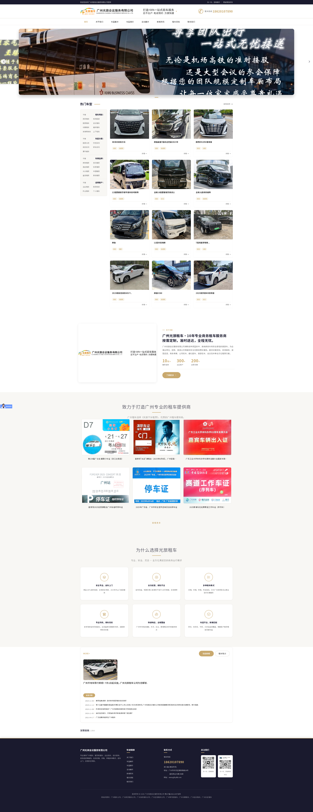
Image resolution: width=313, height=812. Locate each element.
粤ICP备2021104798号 (173, 794)
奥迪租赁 (86, 167)
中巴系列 (96, 143)
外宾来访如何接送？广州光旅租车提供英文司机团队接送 (116, 709)
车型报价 (130, 765)
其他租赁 (96, 175)
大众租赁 (86, 171)
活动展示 (130, 769)
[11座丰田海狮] (171, 224)
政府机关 (96, 187)
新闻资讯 (130, 773)
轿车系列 (96, 147)
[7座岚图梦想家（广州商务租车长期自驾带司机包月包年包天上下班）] (213, 224)
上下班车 (96, 131)
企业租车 (86, 187)
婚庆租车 (96, 127)
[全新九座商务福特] (213, 174)
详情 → (144, 153)
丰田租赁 (96, 171)
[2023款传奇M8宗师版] (213, 275)
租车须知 (130, 777)
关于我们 (130, 757)
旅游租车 (86, 123)
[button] (3, 61)
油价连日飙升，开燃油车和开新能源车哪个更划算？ (114, 713)
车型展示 (130, 761)
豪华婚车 (86, 151)
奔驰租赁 (86, 163)
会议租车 (96, 123)
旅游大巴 (86, 143)
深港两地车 (87, 131)
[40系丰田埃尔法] (129, 124)
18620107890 (223, 11)
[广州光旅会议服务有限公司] (128, 11)
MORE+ (86, 653)
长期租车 (86, 127)
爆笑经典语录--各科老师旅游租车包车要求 (111, 700)
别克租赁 (96, 167)
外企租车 (86, 191)
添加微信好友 (228, 2)
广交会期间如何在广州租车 (105, 717)
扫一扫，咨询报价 (213, 2)
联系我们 (130, 781)
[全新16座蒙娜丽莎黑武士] (171, 174)
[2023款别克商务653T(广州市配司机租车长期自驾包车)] (129, 275)
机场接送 (96, 119)
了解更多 (170, 375)
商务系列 (86, 147)
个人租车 (96, 191)
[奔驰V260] (171, 275)
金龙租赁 (86, 175)
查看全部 (228, 104)
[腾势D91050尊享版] (213, 124)
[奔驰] (129, 224)
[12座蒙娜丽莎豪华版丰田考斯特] (129, 174)
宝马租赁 (96, 163)
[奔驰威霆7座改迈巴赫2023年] (171, 124)
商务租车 (86, 119)
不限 (84, 114)
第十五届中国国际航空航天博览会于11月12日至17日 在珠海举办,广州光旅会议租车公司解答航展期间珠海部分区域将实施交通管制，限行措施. (147, 705)
